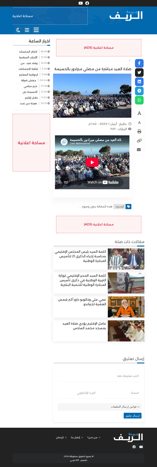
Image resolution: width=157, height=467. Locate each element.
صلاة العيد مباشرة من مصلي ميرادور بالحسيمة (92, 69)
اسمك (135, 392)
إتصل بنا (75, 437)
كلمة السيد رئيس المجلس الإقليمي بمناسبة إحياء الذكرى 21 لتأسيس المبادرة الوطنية (80, 256)
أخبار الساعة (39, 41)
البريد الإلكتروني (86, 392)
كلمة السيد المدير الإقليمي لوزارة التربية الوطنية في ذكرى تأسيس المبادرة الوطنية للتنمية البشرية (82, 280)
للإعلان (60, 437)
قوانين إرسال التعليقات (124, 406)
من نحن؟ (92, 437)
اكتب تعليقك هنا (128, 376)
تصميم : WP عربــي (78, 460)
